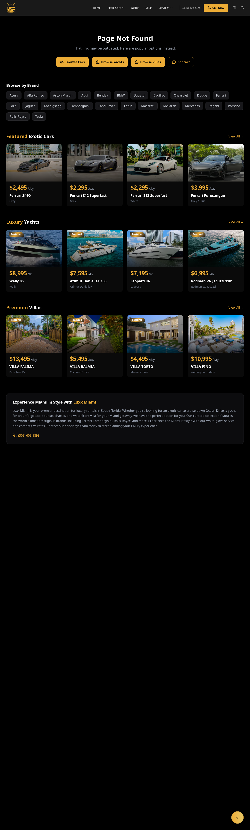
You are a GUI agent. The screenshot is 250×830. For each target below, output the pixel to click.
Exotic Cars (114, 8)
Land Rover (106, 106)
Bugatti (139, 95)
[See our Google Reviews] (242, 8)
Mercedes (192, 106)
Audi (84, 95)
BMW (121, 95)
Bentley (102, 95)
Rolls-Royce (18, 116)
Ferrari (221, 95)
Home (97, 8)
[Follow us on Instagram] (234, 8)
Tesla (39, 116)
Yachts (135, 8)
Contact (184, 62)
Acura (14, 95)
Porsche (234, 106)
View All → (236, 136)
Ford (13, 106)
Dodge (202, 95)
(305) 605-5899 (28, 435)
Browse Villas (150, 62)
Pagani (214, 106)
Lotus (128, 106)
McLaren (169, 106)
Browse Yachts (112, 62)
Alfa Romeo (35, 95)
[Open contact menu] (237, 817)
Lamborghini (80, 106)
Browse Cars (75, 62)
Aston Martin (62, 95)
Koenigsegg (53, 106)
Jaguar (30, 106)
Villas (149, 8)
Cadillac (159, 95)
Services (164, 8)
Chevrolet (181, 95)
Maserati (147, 106)
